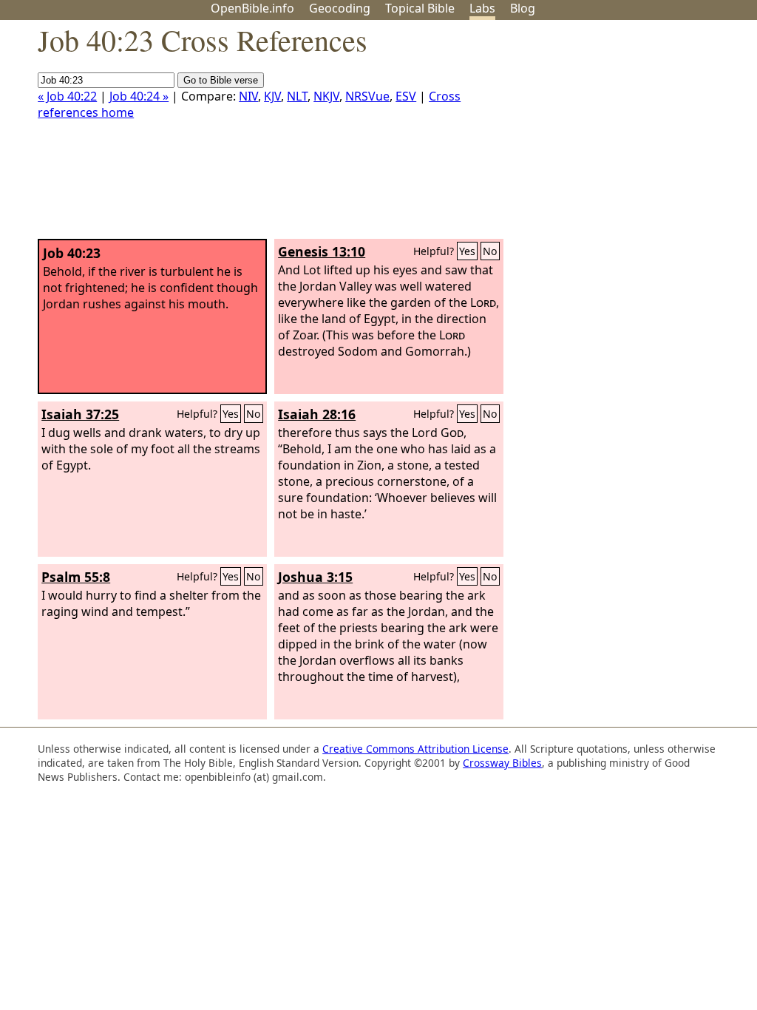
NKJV (326, 96)
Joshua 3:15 (315, 577)
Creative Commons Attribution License (415, 749)
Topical (420, 8)
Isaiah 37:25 (80, 414)
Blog (522, 8)
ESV (406, 96)
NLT (297, 96)
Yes (467, 251)
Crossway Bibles (502, 763)
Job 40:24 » (139, 96)
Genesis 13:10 (321, 251)
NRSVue (367, 96)
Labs (482, 8)
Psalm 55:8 (75, 577)
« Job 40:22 (67, 96)
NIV (248, 96)
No (490, 251)
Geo (339, 8)
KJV (272, 96)
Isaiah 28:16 (317, 414)
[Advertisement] (607, 135)
